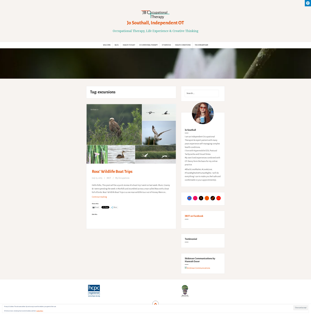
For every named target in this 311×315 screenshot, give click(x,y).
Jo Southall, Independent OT (155, 22)
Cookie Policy (39, 311)
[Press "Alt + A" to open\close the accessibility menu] (308, 3)
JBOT (109, 178)
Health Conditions (183, 45)
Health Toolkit (129, 45)
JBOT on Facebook (194, 216)
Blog (117, 45)
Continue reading (103, 198)
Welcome (107, 45)
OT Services (166, 45)
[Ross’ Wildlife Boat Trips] (131, 134)
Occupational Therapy (148, 45)
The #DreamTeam (201, 45)
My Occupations (122, 178)
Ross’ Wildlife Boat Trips (112, 171)
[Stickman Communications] (197, 268)
